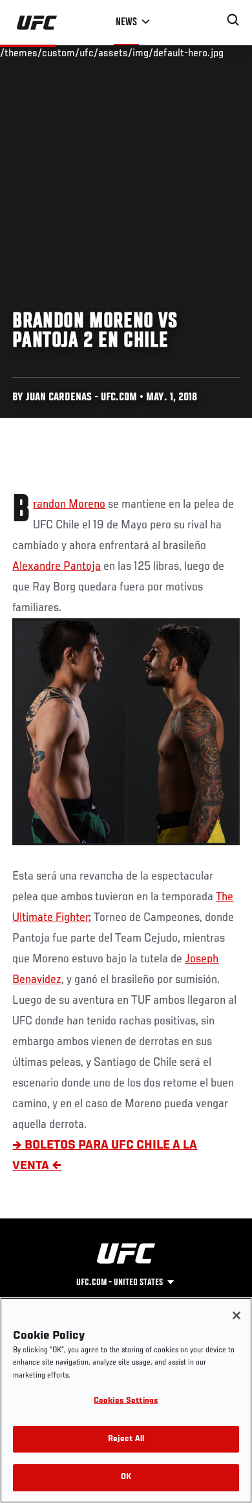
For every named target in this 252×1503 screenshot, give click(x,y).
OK (126, 1477)
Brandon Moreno (69, 504)
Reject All (126, 1439)
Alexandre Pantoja (56, 566)
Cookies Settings (126, 1401)
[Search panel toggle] (233, 20)
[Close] (236, 1315)
